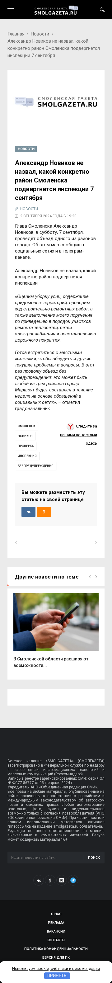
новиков (25, 436)
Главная (16, 34)
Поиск (94, 858)
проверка (26, 446)
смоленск (26, 426)
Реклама (56, 923)
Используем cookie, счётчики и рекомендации (56, 968)
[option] (56, 633)
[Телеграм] (73, 880)
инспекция (27, 456)
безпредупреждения (36, 466)
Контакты (56, 940)
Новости (40, 34)
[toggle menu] (10, 10)
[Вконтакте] (38, 880)
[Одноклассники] (50, 880)
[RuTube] (61, 880)
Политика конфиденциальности (56, 949)
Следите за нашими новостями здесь (78, 435)
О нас (56, 914)
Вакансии (56, 931)
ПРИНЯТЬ (57, 975)
